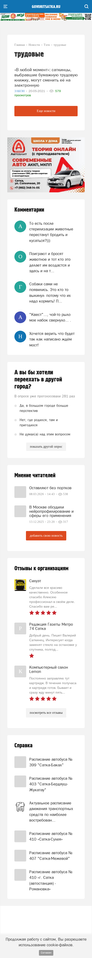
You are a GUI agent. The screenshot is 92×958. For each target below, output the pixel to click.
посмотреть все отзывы (46, 712)
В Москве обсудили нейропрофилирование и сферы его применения (51, 511)
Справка (23, 745)
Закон (19, 91)
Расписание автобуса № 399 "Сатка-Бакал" (50, 762)
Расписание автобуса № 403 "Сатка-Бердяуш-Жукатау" (50, 784)
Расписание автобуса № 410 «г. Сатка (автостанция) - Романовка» (50, 880)
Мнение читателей (34, 475)
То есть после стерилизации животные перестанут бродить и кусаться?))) (51, 232)
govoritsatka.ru (46, 6)
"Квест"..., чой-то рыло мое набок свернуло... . (50, 317)
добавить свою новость (46, 535)
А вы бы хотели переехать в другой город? (38, 379)
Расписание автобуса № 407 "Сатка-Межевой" (50, 855)
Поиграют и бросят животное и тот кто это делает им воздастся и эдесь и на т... (50, 262)
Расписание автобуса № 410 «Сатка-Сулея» (50, 836)
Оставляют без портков (50, 488)
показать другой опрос (46, 446)
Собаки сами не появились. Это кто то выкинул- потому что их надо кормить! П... (50, 292)
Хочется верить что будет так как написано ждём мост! (52, 339)
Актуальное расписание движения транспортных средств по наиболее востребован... (51, 811)
